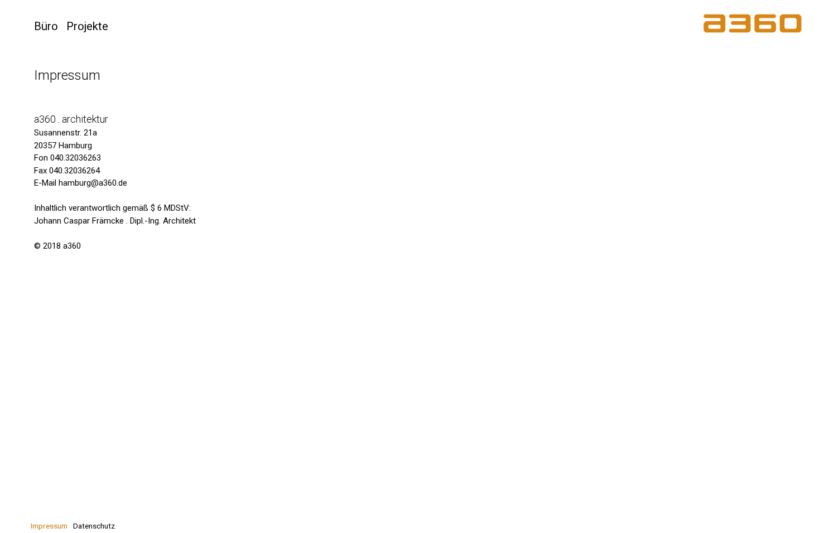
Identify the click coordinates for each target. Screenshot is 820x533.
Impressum (49, 525)
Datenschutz (94, 525)
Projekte (87, 26)
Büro (46, 26)
